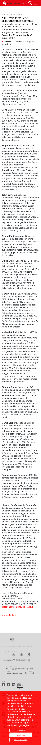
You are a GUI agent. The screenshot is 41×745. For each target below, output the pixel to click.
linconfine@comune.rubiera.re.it (17, 607)
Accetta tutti (21, 735)
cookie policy (18, 709)
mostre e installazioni (12, 14)
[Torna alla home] (14, 3)
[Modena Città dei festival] (20, 686)
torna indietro (9, 615)
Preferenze (21, 730)
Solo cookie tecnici (20, 740)
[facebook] (3, 684)
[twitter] (8, 684)
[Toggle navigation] (36, 3)
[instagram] (13, 684)
